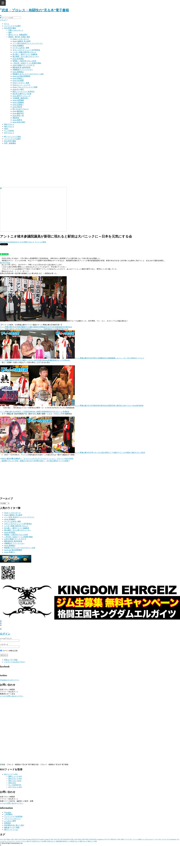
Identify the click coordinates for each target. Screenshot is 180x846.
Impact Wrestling (26, 839)
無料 (10, 32)
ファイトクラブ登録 (13, 136)
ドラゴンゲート (11, 841)
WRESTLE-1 (113, 839)
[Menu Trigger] (3, 3)
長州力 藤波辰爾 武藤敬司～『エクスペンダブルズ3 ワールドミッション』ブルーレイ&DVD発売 (37, 458)
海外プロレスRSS (14, 781)
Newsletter (7, 812)
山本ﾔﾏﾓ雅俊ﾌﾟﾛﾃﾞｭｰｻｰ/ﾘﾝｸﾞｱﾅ (23, 65)
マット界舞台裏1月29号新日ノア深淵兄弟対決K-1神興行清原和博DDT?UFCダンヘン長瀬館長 (34, 411)
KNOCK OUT (35, 839)
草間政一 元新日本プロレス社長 (24, 61)
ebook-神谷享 (17, 107)
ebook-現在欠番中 (18, 122)
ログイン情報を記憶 (10, 651)
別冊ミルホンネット (15, 30)
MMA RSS (12, 783)
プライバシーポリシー (12, 819)
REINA (80, 839)
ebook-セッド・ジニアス (21, 85)
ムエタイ (18, 841)
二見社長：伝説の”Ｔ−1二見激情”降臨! (26, 63)
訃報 (95, 841)
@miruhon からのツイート (9, 680)
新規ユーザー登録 (11, 660)
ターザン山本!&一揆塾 (20, 48)
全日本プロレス (36, 841)
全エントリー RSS (11, 774)
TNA (105, 839)
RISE (83, 839)
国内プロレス (9, 124)
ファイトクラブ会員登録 (13, 816)
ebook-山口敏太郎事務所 (21, 76)
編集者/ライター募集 (12, 827)
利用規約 (7, 823)
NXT (58, 839)
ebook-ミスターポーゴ (20, 39)
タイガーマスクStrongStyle (169, 839)
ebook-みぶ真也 (18, 89)
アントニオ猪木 (40, 242)
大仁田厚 (43, 841)
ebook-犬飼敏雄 (18, 102)
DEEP (16, 839)
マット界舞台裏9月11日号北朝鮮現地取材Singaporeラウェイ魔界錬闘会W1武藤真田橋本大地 (34, 329)
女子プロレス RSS (15, 787)
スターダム (158, 839)
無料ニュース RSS (15, 776)
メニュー (3, 20)
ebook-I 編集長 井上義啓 (21, 41)
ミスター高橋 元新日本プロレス (24, 52)
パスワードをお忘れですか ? (14, 662)
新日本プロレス (74, 841)
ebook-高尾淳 (17, 120)
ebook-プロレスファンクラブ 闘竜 (25, 87)
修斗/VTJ (29, 841)
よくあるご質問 (10, 821)
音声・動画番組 (10, 143)
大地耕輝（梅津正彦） (20, 98)
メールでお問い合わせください (11, 696)
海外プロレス (9, 126)
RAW (76, 839)
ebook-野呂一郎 (18, 115)
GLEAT (20, 839)
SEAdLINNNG (93, 839)
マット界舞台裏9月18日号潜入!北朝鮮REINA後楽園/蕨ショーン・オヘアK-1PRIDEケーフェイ (109, 358)
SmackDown (100, 839)
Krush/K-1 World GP (44, 839)
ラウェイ (23, 841)
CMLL (12, 839)
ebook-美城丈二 (18, 78)
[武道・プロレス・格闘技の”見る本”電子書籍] (34, 10)
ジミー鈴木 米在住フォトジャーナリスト (27, 43)
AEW (4, 839)
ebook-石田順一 (18, 105)
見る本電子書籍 (10, 28)
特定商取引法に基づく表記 (14, 825)
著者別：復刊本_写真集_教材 (19, 37)
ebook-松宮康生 (18, 59)
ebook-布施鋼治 (18, 45)
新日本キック (66, 841)
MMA (6, 128)
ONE (61, 839)
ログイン (5, 633)
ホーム (6, 24)
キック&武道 (9, 130)
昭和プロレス (83, 841)
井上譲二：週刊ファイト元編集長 (25, 54)
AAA (1, 839)
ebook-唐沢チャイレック (21, 96)
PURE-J (72, 839)
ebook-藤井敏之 (18, 111)
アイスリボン (128, 839)
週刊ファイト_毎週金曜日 (18, 35)
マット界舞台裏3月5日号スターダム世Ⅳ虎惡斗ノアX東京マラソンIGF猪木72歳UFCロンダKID (110, 452)
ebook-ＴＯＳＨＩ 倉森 (20, 83)
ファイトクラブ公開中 (12, 26)
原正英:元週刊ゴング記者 (21, 94)
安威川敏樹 (59, 841)
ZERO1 (123, 839)
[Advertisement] (90, 160)
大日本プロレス (51, 841)
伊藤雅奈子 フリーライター (22, 70)
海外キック (91, 841)
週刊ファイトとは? (11, 829)
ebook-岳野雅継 (18, 100)
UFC (108, 839)
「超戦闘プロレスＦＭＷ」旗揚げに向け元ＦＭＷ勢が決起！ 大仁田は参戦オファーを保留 (34, 461)
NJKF (52, 839)
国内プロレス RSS (15, 778)
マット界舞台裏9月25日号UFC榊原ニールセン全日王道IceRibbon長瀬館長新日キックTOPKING (35, 360)
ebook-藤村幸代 (18, 113)
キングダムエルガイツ (148, 839)
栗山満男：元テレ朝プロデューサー (25, 56)
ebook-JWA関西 (18, 80)
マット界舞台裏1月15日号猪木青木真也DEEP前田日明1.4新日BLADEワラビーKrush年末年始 (109, 405)
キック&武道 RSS (14, 785)
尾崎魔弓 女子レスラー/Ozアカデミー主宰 (28, 74)
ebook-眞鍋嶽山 (18, 72)
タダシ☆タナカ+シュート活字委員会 (26, 50)
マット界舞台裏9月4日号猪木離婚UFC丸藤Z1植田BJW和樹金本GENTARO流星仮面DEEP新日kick (36, 327)
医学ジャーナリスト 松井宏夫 (23, 91)
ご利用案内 (8, 814)
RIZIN (87, 839)
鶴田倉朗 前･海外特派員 (21, 67)
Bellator (8, 839)
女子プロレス (9, 133)
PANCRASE (66, 839)
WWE (118, 839)
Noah (55, 839)
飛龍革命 (15, 118)
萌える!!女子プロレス (20, 109)
